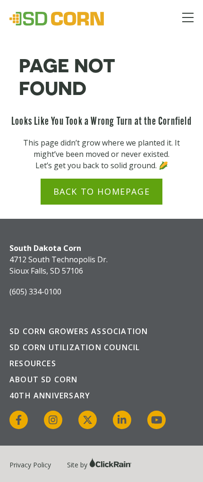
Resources (32, 363)
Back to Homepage (101, 191)
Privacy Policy (30, 464)
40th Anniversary (49, 395)
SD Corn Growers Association (78, 331)
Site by (78, 464)
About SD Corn (43, 379)
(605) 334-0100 (35, 291)
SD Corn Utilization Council (74, 347)
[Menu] (188, 19)
